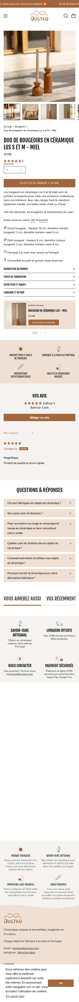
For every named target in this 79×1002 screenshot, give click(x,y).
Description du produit (16, 268)
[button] (65, 15)
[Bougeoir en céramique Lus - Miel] (16, 315)
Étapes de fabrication (15, 276)
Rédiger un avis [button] (39, 417)
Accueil (8, 126)
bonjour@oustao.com (20, 673)
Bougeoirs (20, 126)
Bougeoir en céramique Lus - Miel (47, 310)
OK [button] (61, 983)
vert (32, 220)
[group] (39, 3)
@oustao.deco (26, 952)
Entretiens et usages (15, 284)
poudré (43, 220)
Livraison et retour (14, 292)
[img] (12, 443)
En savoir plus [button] (15, 996)
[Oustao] (39, 15)
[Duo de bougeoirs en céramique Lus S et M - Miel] (12, 112)
